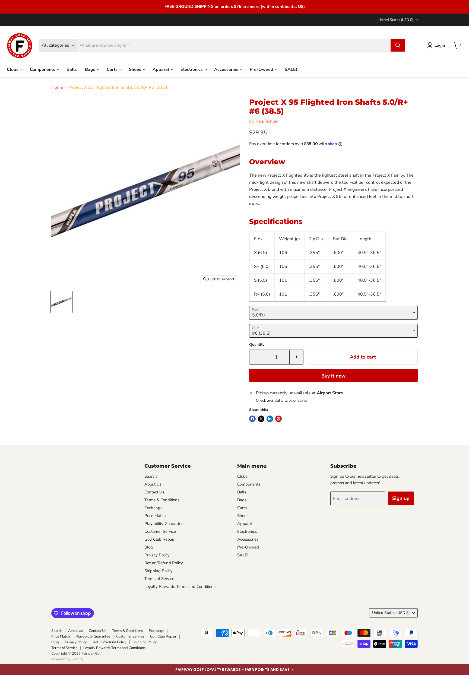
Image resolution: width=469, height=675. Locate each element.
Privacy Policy (157, 555)
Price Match (155, 515)
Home (57, 87)
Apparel (161, 69)
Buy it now (333, 376)
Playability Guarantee (163, 523)
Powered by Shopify (67, 659)
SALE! (291, 69)
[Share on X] (261, 419)
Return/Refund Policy (163, 563)
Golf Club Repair (159, 539)
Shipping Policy (158, 570)
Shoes (135, 69)
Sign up (401, 498)
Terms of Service (159, 578)
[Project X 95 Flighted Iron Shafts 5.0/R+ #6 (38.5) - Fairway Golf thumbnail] (61, 302)
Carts (113, 69)
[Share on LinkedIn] (270, 419)
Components (43, 69)
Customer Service (160, 531)
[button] (234, 669)
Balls (71, 69)
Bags (90, 69)
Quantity (256, 345)
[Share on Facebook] (252, 419)
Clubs (13, 69)
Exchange (153, 508)
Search (150, 476)
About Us (152, 484)
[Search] (398, 45)
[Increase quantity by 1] (296, 357)
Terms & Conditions (161, 500)
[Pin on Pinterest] (278, 419)
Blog (148, 547)
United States (395, 19)
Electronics (192, 69)
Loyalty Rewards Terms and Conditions (180, 586)
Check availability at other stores (282, 401)
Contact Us (154, 492)
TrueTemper (267, 121)
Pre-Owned (262, 69)
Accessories (226, 69)
